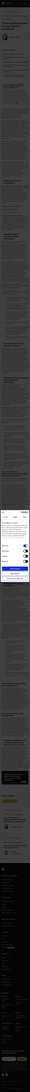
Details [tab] (15, 517)
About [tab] (24, 517)
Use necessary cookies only (15, 578)
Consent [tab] (5, 517)
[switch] (25, 551)
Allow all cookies (15, 568)
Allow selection (15, 573)
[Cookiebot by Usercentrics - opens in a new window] (21, 512)
